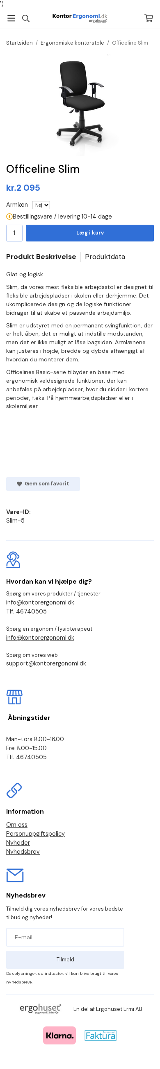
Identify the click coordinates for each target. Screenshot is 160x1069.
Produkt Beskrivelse (41, 256)
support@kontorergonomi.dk (46, 663)
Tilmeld (65, 959)
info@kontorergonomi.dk (40, 602)
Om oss (16, 824)
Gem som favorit (45, 483)
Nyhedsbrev (23, 851)
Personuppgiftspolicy (35, 833)
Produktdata (105, 256)
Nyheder (18, 842)
